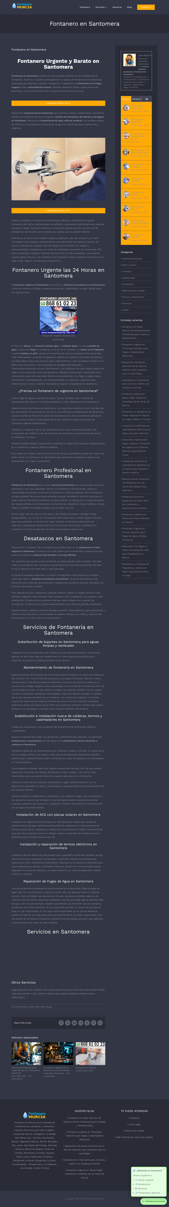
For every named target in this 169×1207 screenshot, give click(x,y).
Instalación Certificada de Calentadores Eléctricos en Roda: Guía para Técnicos (136, 430)
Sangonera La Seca (45, 1160)
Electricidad (128, 278)
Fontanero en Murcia (138, 207)
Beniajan (52, 1141)
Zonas (49, 1007)
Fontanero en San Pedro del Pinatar (140, 151)
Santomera (29, 1153)
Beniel (43, 1141)
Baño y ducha (129, 265)
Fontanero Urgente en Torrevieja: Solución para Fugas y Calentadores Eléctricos (84, 1136)
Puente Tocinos (41, 1168)
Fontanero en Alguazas (138, 179)
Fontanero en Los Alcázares (140, 165)
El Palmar (47, 1156)
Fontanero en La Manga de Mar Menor (139, 136)
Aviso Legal (134, 1124)
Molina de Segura (34, 1149)
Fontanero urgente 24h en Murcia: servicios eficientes (58, 1053)
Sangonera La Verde (23, 1160)
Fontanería (127, 284)
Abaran (50, 1153)
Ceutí (19, 1156)
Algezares (25, 1141)
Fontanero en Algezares (138, 120)
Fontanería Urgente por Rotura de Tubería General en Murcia (135, 518)
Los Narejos (26, 1168)
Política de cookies (134, 1130)
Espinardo (36, 1156)
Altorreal (52, 1145)
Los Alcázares (19, 1164)
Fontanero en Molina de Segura (140, 221)
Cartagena (39, 1134)
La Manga (51, 1134)
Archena (40, 1153)
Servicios (127, 303)
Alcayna (19, 1149)
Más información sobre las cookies (134, 1137)
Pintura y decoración (133, 297)
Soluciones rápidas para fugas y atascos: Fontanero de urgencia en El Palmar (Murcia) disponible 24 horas (136, 447)
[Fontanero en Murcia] (126, 207)
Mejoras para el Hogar (133, 290)
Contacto (134, 1118)
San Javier (17, 1145)
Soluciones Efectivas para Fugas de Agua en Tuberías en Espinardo (26, 1053)
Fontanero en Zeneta (90, 1053)
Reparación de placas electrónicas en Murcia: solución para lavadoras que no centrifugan (84, 1150)
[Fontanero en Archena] (126, 235)
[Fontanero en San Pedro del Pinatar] (126, 151)
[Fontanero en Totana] (126, 193)
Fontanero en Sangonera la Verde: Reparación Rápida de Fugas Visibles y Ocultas (136, 416)
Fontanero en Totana (138, 193)
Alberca (35, 1141)
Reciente (136, 99)
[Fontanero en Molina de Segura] (126, 221)
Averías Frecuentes (132, 258)
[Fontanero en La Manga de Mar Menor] (126, 134)
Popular (126, 99)
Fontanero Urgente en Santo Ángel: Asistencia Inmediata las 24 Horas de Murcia (84, 1174)
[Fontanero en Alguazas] (126, 179)
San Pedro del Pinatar (35, 1145)
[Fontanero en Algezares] (126, 120)
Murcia (28, 1134)
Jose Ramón (20, 1007)
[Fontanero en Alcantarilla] (126, 106)
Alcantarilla (48, 1138)
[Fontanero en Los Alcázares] (126, 165)
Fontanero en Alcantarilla (138, 106)
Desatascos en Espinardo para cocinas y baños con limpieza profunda (135, 384)
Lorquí (26, 1156)
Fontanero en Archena (138, 235)
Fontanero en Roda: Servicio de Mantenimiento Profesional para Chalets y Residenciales (84, 1122)
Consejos (127, 271)
